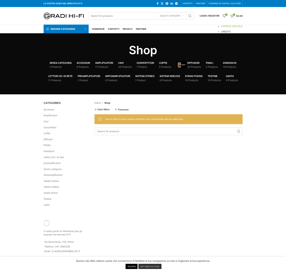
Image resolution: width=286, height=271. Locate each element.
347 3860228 (62, 246)
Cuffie (47, 133)
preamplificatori (52, 163)
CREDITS (226, 31)
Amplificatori (50, 115)
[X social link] (162, 3)
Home (97, 102)
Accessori (49, 109)
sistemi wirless (51, 186)
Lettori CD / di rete (54, 157)
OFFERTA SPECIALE (232, 26)
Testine (47, 198)
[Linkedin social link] (171, 3)
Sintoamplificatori (53, 174)
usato (47, 204)
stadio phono (51, 192)
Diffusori (48, 139)
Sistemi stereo (51, 180)
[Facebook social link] (158, 3)
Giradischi (49, 151)
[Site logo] (64, 15)
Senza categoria (52, 169)
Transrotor (123, 109)
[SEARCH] (190, 16)
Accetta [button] (132, 266)
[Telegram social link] (176, 3)
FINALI (47, 145)
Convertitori (50, 127)
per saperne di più (149, 266)
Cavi (46, 121)
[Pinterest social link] (167, 3)
